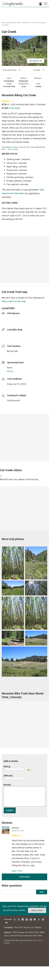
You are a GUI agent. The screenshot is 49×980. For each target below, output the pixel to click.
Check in (22, 72)
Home (4, 22)
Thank (19, 871)
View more (24, 876)
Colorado (34, 22)
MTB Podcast (18, 932)
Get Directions (10, 70)
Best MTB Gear (16, 935)
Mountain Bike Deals (33, 935)
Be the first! (12, 351)
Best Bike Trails (32, 932)
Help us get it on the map (14, 301)
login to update (12, 387)
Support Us (28, 927)
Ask (41, 891)
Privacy (7, 943)
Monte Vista (41, 22)
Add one (10, 371)
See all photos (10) (35, 61)
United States (25, 22)
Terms (39, 940)
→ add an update (12, 149)
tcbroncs (15, 147)
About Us (18, 927)
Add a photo (26, 70)
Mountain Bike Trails (13, 22)
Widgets (38, 927)
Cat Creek (5, 25)
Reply (14, 871)
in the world (14, 107)
